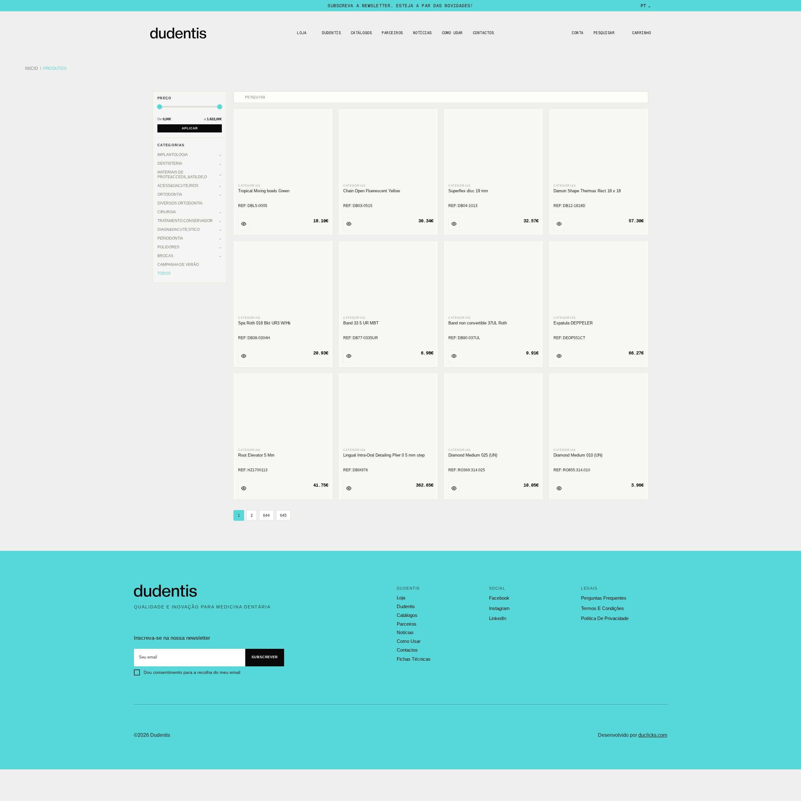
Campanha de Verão (178, 264)
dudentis (406, 606)
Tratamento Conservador (185, 221)
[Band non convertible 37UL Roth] (493, 278)
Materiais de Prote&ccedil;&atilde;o (182, 174)
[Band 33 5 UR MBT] (388, 278)
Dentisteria (169, 163)
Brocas (165, 256)
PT (645, 5)
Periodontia (170, 238)
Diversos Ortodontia (179, 203)
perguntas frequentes (603, 598)
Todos (164, 273)
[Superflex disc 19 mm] (493, 146)
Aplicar (190, 128)
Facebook (499, 598)
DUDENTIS (331, 32)
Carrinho (641, 32)
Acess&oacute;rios (177, 185)
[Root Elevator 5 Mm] (283, 411)
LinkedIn (497, 618)
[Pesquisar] (239, 97)
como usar (409, 641)
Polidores (168, 247)
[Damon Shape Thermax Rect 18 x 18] (599, 146)
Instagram (499, 608)
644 (266, 515)
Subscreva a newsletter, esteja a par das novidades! (400, 5)
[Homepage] (184, 33)
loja (401, 597)
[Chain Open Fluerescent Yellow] (388, 146)
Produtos (55, 68)
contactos (407, 650)
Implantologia (172, 154)
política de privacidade (605, 618)
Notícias (422, 32)
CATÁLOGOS (361, 32)
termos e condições (602, 608)
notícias (405, 632)
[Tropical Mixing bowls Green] (283, 146)
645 (283, 515)
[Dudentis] (165, 591)
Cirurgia (166, 212)
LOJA (301, 32)
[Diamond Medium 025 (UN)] (493, 411)
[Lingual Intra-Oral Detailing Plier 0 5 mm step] (388, 411)
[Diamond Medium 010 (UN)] (599, 411)
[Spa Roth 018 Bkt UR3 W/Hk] (283, 278)
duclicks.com (652, 735)
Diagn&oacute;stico (178, 229)
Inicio (31, 68)
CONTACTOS (483, 32)
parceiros (406, 624)
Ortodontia (169, 194)
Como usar (452, 32)
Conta (577, 32)
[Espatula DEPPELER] (599, 278)
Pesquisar (604, 32)
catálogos (407, 615)
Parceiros (392, 32)
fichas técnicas (414, 659)
